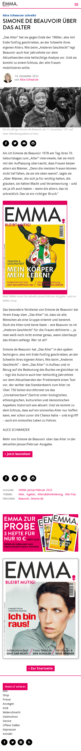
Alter (21, 494)
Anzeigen (8, 703)
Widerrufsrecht (11, 712)
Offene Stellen (11, 725)
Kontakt (7, 733)
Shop (6, 695)
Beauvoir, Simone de (30, 498)
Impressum (9, 729)
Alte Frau (70, 494)
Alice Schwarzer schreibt (19, 15)
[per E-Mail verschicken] (24, 143)
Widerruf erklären (15, 686)
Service (7, 721)
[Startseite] (40, 4)
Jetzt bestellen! (18, 454)
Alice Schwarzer (29, 79)
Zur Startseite (42, 668)
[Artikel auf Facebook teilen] (6, 143)
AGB (5, 708)
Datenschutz (10, 716)
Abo (5, 690)
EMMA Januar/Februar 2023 (35, 490)
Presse (7, 699)
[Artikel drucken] (33, 143)
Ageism (31, 494)
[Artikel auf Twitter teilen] (15, 143)
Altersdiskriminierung (50, 494)
